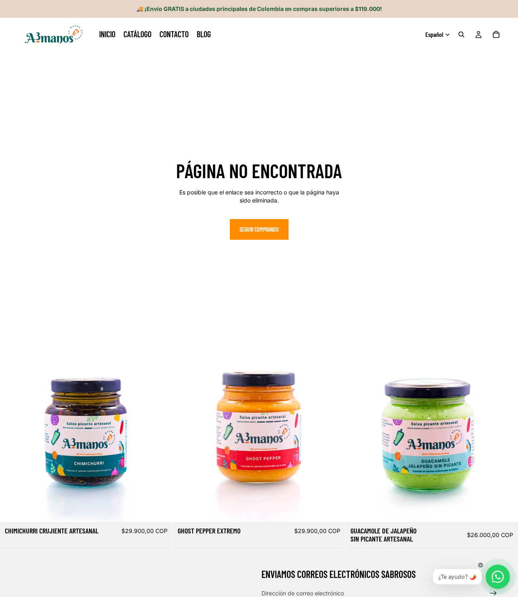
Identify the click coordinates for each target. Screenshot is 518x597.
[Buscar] (461, 34)
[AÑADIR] (160, 510)
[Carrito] (496, 34)
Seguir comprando (259, 229)
